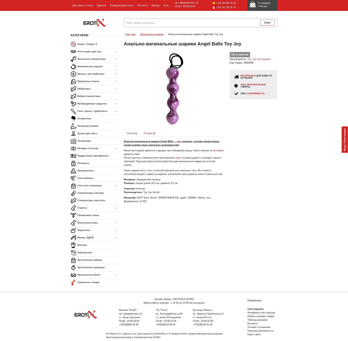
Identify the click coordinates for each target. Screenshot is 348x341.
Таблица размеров (257, 319)
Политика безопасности (260, 330)
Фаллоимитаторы (87, 222)
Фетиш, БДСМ (85, 237)
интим (216, 150)
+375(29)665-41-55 (128, 324)
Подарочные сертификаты (93, 155)
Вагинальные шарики (90, 66)
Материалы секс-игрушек (261, 312)
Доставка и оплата (82, 5)
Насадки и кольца (87, 148)
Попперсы (83, 163)
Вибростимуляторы (89, 96)
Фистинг (82, 245)
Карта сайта (254, 334)
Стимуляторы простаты (91, 200)
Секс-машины (85, 178)
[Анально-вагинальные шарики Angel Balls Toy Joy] (174, 89)
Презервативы (85, 170)
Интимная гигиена (87, 126)
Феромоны (83, 230)
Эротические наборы (89, 260)
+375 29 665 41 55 (226, 3)
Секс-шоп (130, 34)
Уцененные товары (88, 282)
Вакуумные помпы (88, 81)
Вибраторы (84, 88)
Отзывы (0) (150, 133)
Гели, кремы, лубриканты (92, 111)
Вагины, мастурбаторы (90, 73)
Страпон (82, 207)
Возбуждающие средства (92, 103)
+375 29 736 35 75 (226, 7)
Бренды (155, 5)
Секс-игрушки (255, 309)
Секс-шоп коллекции (89, 185)
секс (177, 157)
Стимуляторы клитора (90, 193)
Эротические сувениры (91, 267)
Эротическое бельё (88, 274)
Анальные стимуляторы (91, 59)
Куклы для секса (87, 133)
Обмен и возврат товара (260, 316)
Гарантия (101, 5)
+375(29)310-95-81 (165, 324)
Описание (132, 133)
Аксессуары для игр (89, 51)
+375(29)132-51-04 (202, 324)
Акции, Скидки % (87, 44)
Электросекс (84, 252)
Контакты (143, 5)
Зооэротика (84, 118)
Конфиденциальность (122, 5)
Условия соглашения (258, 327)
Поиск (267, 22)
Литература (84, 140)
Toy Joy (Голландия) (259, 59)
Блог (166, 5)
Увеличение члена (88, 215)
